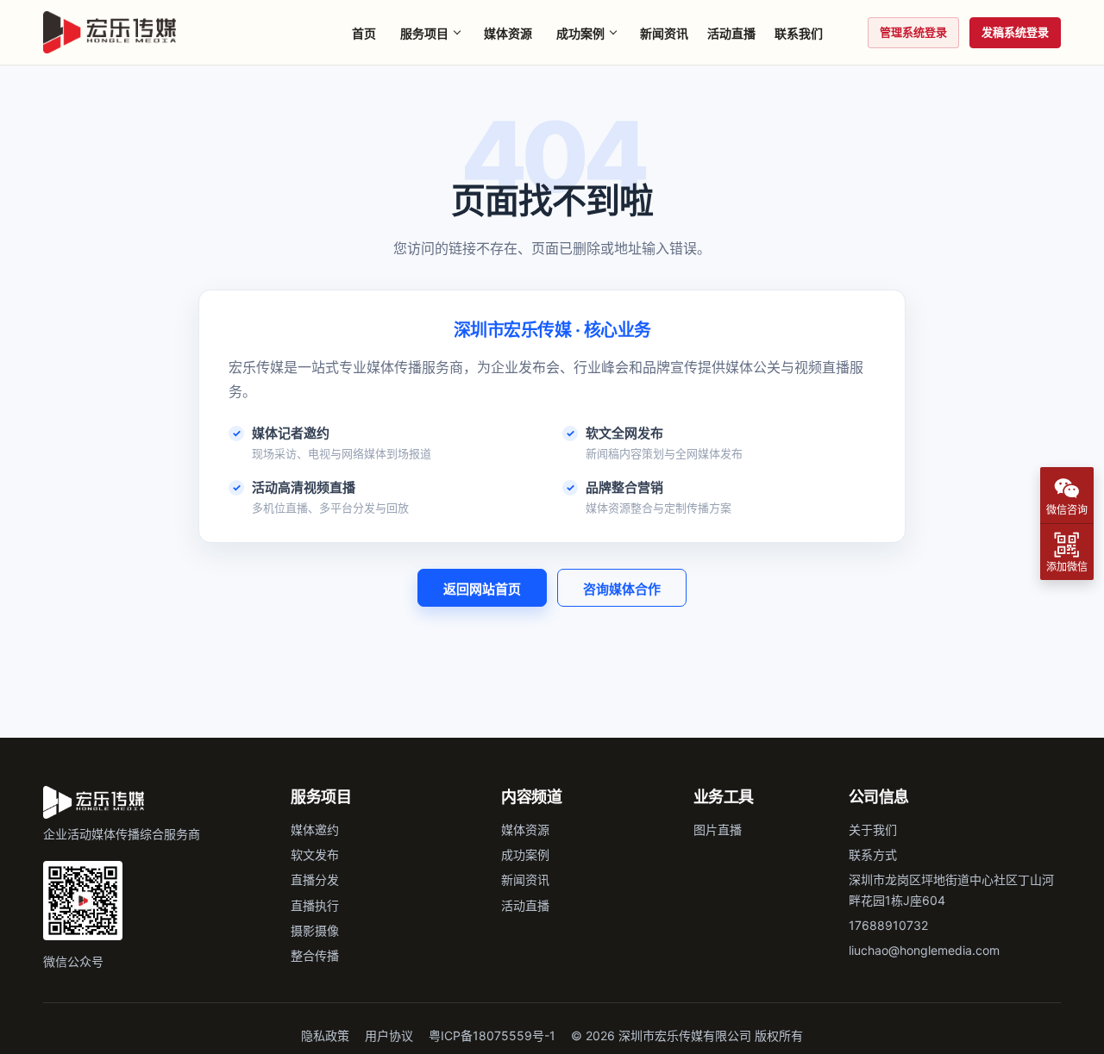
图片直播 (717, 829)
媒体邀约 (315, 829)
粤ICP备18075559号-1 (492, 1035)
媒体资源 (508, 33)
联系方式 (873, 854)
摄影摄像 (315, 930)
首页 (364, 33)
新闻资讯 (664, 33)
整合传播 (315, 955)
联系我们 (799, 33)
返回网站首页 (482, 589)
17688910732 (888, 925)
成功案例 (580, 33)
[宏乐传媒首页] (109, 32)
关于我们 (873, 829)
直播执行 (315, 905)
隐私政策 (325, 1035)
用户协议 (389, 1035)
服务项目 (424, 33)
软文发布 (315, 854)
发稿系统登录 (1015, 32)
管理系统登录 (913, 32)
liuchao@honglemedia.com (924, 950)
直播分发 (315, 879)
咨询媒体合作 (622, 589)
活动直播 (731, 33)
